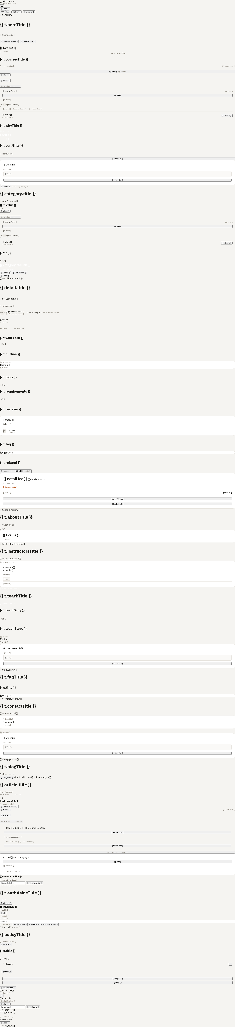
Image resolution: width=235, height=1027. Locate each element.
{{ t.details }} (226, 116)
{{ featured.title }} (117, 832)
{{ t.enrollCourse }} (117, 499)
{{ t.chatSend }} (33, 1007)
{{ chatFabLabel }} (8, 988)
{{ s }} (3, 913)
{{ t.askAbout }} (117, 504)
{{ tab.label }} (6, 903)
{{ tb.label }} (5, 810)
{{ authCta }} (34, 924)
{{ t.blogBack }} (7, 778)
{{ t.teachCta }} (117, 664)
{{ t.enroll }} (5, 273)
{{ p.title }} (117, 862)
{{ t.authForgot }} (20, 924)
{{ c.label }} (5, 81)
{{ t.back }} (5, 276)
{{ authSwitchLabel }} (49, 924)
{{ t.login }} (17, 12)
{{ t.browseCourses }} (9, 41)
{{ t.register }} (29, 12)
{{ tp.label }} (5, 815)
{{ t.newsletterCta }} (34, 883)
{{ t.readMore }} (117, 846)
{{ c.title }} (117, 95)
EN (7, 12)
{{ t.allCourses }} (19, 273)
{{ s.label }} (5, 75)
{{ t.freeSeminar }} (28, 41)
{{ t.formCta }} (117, 180)
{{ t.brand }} (5, 186)
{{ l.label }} (5, 9)
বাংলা (2, 12)
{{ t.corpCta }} (117, 159)
